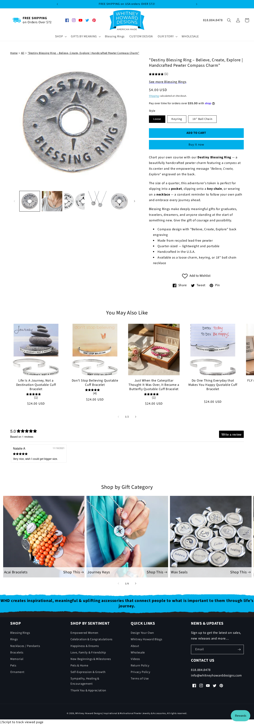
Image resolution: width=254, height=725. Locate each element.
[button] (61, 36)
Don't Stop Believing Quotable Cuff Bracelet (95, 383)
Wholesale (138, 652)
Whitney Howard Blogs (146, 639)
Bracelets (16, 652)
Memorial (16, 659)
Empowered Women (84, 633)
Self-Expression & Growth (88, 672)
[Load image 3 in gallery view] (74, 201)
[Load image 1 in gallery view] (30, 201)
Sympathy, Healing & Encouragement (84, 681)
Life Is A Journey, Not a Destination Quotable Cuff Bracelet (36, 385)
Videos (135, 659)
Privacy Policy (140, 672)
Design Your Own (142, 633)
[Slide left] (14, 201)
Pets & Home (79, 665)
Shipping (154, 96)
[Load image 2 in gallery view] (52, 201)
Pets (13, 665)
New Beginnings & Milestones (90, 659)
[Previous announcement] (57, 4)
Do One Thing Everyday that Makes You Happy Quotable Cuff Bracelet (212, 385)
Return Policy (140, 665)
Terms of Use (140, 678)
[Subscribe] (239, 649)
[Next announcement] (197, 4)
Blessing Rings (20, 633)
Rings (14, 639)
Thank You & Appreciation (88, 690)
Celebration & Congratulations (91, 639)
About (135, 646)
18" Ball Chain (202, 119)
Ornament (17, 672)
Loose (157, 119)
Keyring (176, 119)
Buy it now (196, 145)
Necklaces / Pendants (25, 646)
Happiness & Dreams (84, 646)
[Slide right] (135, 201)
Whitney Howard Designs (88, 713)
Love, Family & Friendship (88, 652)
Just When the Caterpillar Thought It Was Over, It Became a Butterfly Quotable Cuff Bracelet (153, 385)
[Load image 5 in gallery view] (119, 201)
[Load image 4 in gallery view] (97, 201)
